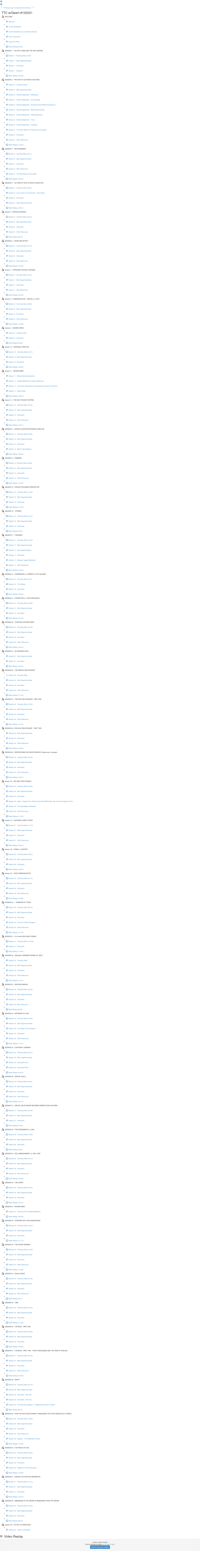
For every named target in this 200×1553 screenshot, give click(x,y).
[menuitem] (1, 5)
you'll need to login (108, 1544)
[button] (1, 2)
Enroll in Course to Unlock (100, 1547)
